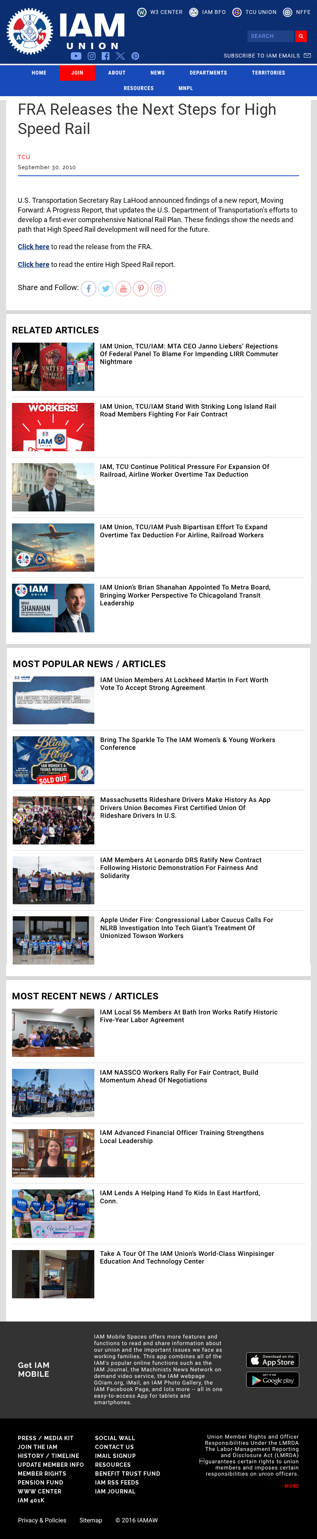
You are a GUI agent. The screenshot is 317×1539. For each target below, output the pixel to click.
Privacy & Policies (42, 1520)
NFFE (303, 12)
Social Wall (115, 1438)
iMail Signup (115, 1456)
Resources (139, 88)
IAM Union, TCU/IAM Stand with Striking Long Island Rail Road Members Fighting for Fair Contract (188, 410)
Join (77, 73)
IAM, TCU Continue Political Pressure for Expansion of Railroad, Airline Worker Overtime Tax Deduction (184, 471)
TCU (24, 157)
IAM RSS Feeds (117, 1483)
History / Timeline (48, 1456)
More (292, 1486)
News (157, 73)
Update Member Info (51, 1465)
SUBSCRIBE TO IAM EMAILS (262, 56)
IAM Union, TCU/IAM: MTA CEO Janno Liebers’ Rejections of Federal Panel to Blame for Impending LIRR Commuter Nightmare (189, 354)
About (117, 73)
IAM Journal (115, 1491)
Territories (268, 73)
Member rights (42, 1474)
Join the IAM (38, 1447)
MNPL (186, 88)
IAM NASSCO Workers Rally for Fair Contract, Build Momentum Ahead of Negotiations (179, 1076)
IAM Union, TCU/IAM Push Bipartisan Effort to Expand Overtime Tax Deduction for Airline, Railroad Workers (184, 531)
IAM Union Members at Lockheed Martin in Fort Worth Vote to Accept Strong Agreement (184, 684)
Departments (208, 73)
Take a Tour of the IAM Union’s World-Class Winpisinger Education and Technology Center (187, 1258)
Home (39, 73)
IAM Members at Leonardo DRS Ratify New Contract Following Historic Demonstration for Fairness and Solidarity (181, 868)
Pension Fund (40, 1483)
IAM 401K (31, 1500)
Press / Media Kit (46, 1438)
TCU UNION (261, 12)
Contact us (114, 1447)
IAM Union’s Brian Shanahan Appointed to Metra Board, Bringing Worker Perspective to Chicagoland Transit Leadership (185, 595)
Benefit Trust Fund (127, 1474)
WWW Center (39, 1491)
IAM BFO (214, 12)
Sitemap (91, 1520)
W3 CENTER (166, 12)
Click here (33, 247)
